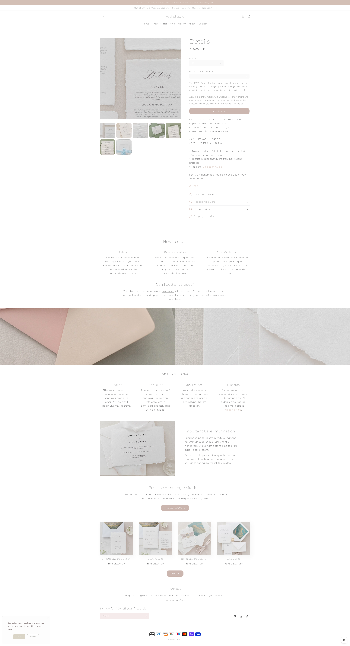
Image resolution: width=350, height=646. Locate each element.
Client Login (205, 595)
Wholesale (160, 595)
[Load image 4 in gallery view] (157, 130)
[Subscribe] (146, 616)
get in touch (175, 299)
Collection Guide (212, 166)
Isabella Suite (233, 559)
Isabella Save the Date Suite (194, 559)
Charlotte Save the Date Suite (116, 559)
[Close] (48, 618)
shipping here (233, 409)
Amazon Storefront (175, 600)
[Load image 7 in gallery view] (124, 147)
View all (175, 573)
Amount (192, 58)
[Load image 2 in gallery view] (124, 130)
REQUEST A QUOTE (175, 507)
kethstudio (177, 639)
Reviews (219, 595)
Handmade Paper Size (201, 71)
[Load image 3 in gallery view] (140, 130)
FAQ (194, 595)
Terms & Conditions (179, 595)
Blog (127, 595)
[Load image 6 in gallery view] (107, 147)
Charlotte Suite (155, 559)
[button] (103, 16)
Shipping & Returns (142, 595)
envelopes (168, 291)
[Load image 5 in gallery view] (173, 130)
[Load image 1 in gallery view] (107, 130)
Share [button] (195, 185)
